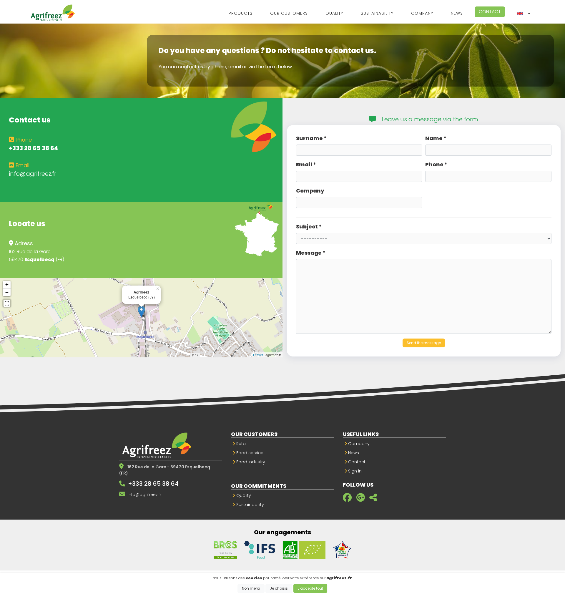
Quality (243, 495)
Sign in (354, 471)
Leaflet (258, 354)
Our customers (254, 434)
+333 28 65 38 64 (153, 484)
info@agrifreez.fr (32, 174)
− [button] (7, 292)
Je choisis (279, 588)
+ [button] (7, 284)
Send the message (424, 342)
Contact (490, 11)
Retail (241, 444)
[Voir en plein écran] (7, 303)
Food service (249, 453)
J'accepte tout (310, 588)
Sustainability (249, 505)
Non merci (251, 588)
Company (358, 444)
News (353, 453)
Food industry (250, 462)
